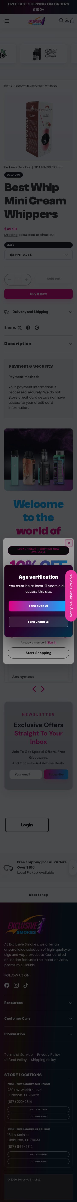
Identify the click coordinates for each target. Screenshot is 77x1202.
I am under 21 (38, 622)
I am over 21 (38, 606)
